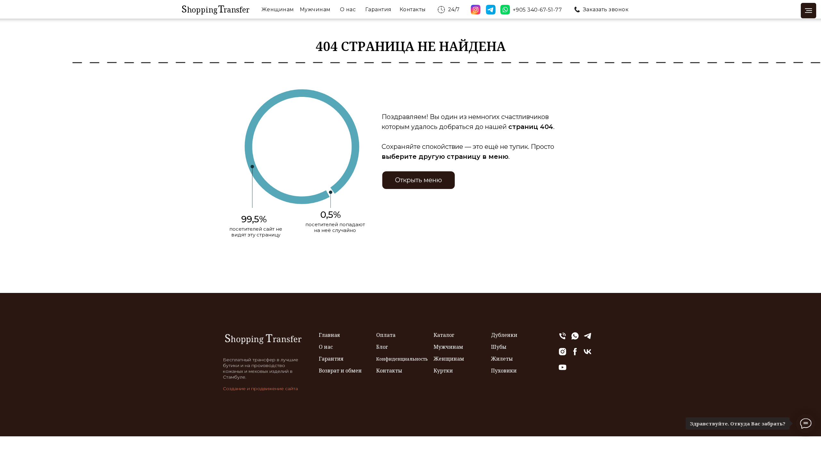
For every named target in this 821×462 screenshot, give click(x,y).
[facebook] (575, 354)
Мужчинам (315, 9)
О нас (348, 9)
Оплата (385, 334)
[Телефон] (562, 338)
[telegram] (587, 338)
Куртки (443, 370)
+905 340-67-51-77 (537, 10)
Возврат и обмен (340, 370)
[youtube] (562, 370)
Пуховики (504, 370)
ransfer (237, 9)
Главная (329, 334)
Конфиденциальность (402, 359)
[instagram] (562, 354)
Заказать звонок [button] (606, 9)
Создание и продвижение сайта (260, 388)
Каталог (444, 334)
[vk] (587, 354)
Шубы (498, 346)
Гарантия (378, 9)
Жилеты (502, 358)
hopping (202, 9)
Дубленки (504, 334)
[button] (577, 9)
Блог (382, 346)
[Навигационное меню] (808, 10)
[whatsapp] (575, 338)
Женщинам (277, 9)
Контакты (413, 9)
